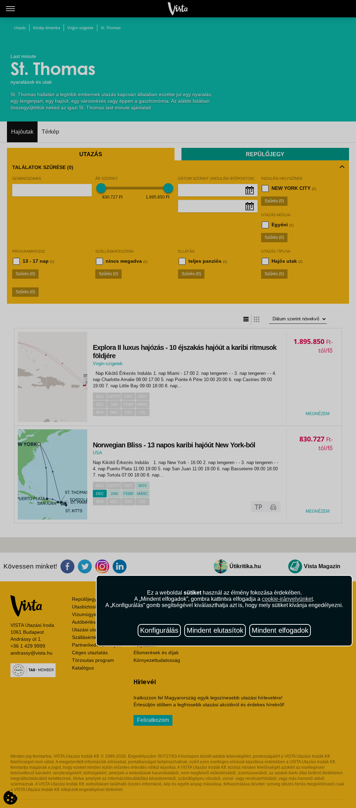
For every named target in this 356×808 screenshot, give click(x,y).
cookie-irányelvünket (287, 599)
